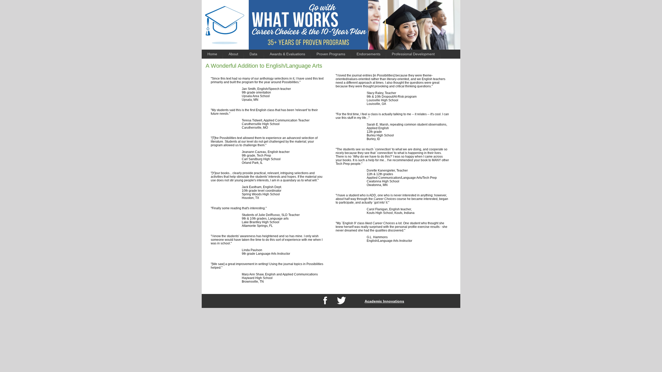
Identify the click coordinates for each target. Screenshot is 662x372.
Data (254, 54)
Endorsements (368, 54)
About (233, 54)
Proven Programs (331, 54)
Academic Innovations (384, 301)
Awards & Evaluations (287, 54)
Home (212, 54)
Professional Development (413, 54)
